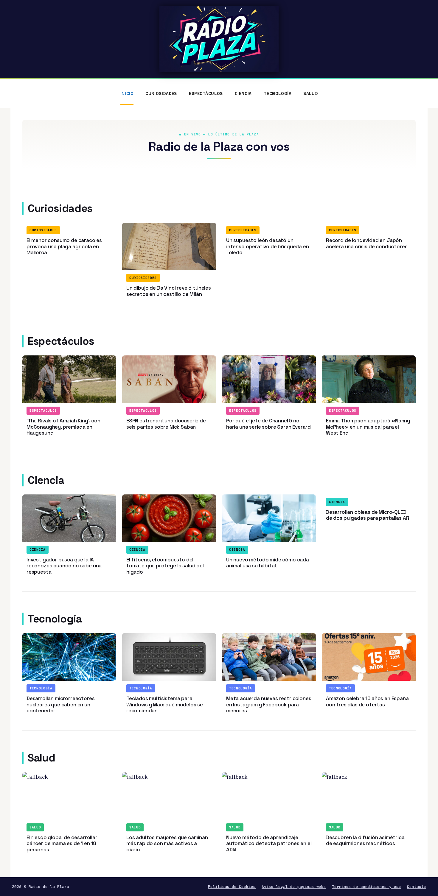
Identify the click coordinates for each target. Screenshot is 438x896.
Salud (310, 93)
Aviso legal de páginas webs (294, 886)
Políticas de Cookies (232, 886)
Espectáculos (206, 93)
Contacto (416, 886)
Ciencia (243, 93)
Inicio (126, 93)
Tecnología (278, 93)
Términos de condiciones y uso (366, 886)
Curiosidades (161, 93)
